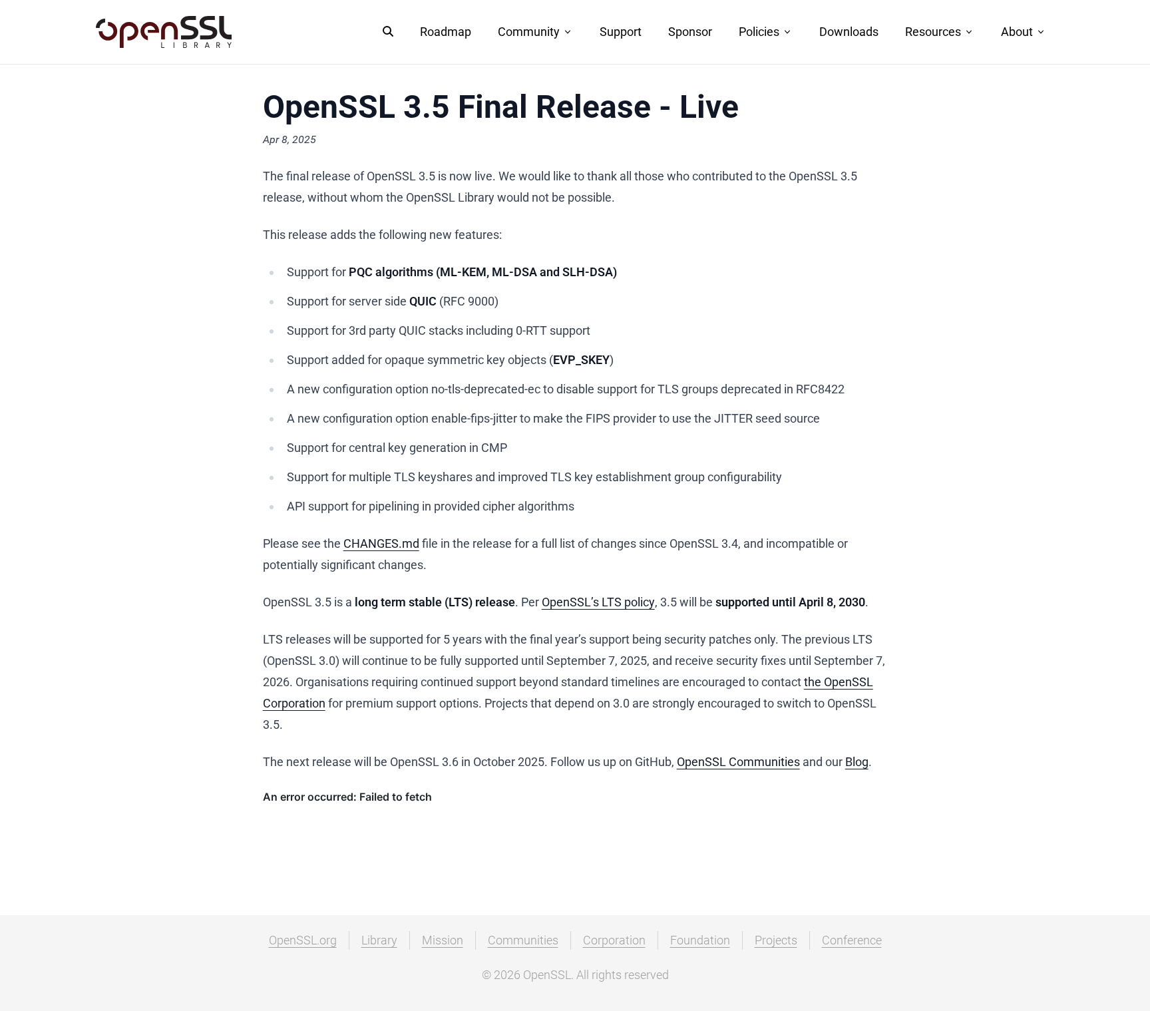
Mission (442, 940)
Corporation (614, 940)
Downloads (848, 32)
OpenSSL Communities (738, 762)
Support (621, 32)
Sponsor (690, 32)
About (1017, 32)
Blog (856, 762)
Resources (933, 32)
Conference (852, 940)
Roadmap (445, 32)
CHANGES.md (381, 543)
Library (379, 940)
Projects (776, 940)
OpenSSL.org (303, 940)
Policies (759, 32)
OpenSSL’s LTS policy (598, 602)
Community (529, 32)
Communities (523, 940)
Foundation (700, 940)
